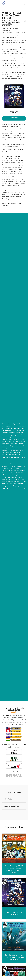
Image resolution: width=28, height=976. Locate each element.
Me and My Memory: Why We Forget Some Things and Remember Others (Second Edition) (14, 869)
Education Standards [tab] (11, 806)
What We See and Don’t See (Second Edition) (14, 913)
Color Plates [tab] (8, 799)
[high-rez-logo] (3, 3)
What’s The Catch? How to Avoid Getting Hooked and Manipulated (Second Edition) (14, 957)
